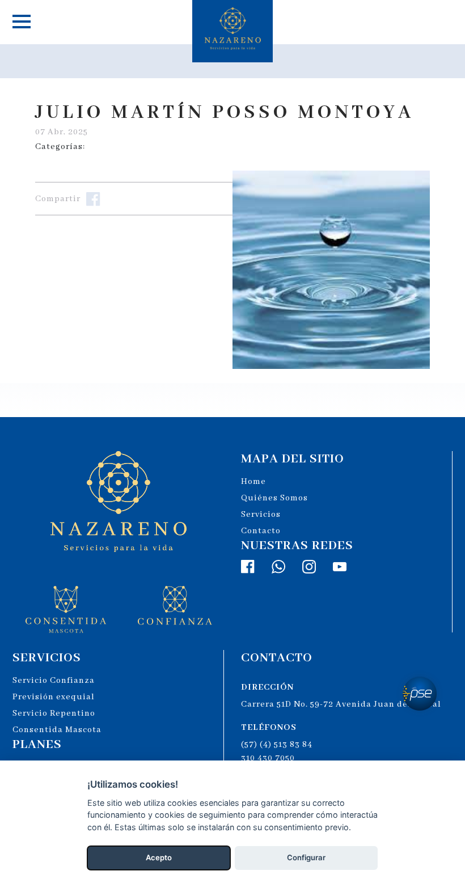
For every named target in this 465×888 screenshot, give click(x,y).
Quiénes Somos (274, 498)
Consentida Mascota (57, 730)
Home (253, 482)
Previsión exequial (53, 697)
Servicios (261, 514)
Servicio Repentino (53, 713)
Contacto (261, 531)
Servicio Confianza (53, 680)
